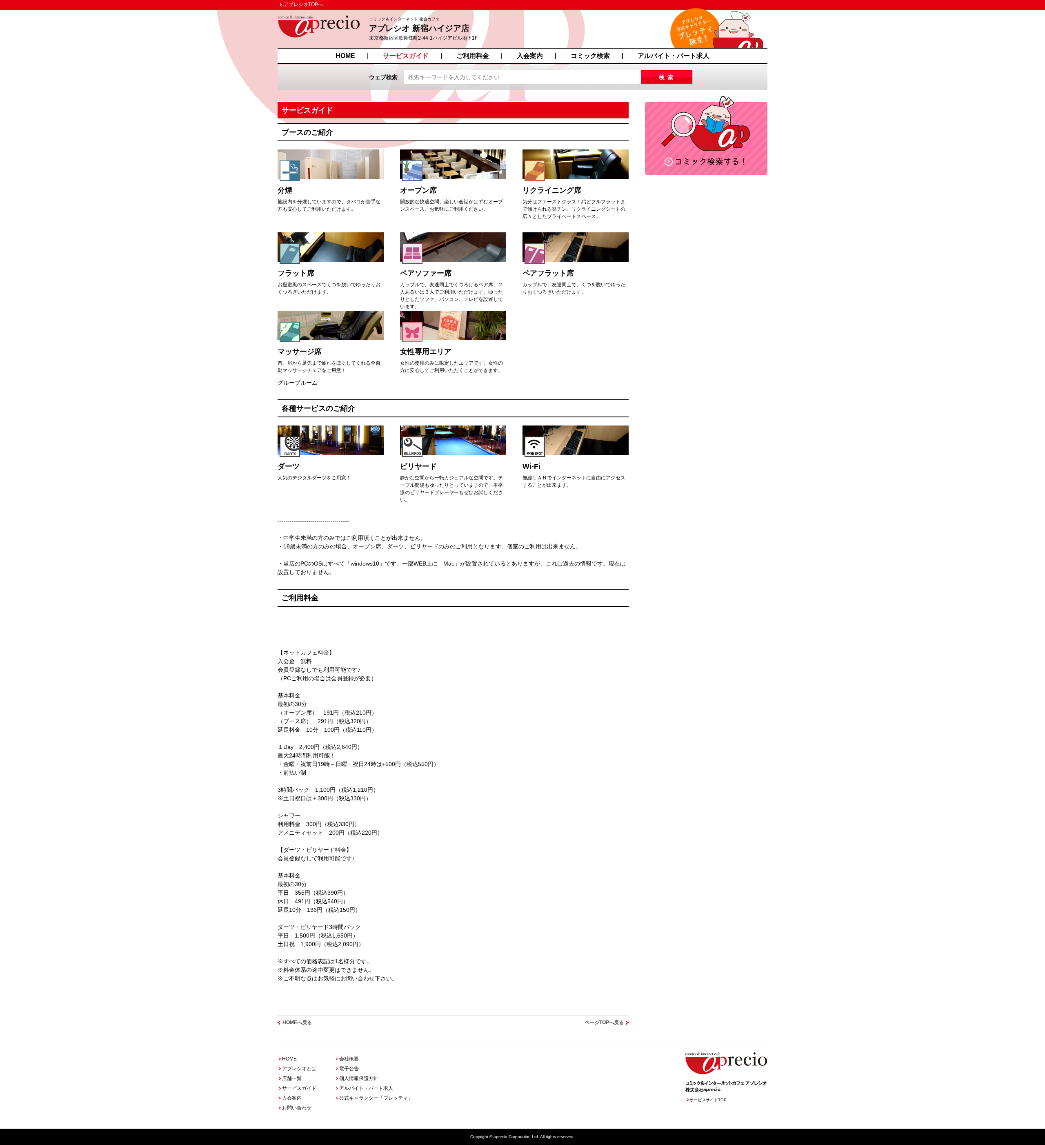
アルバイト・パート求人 (673, 55)
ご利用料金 (472, 55)
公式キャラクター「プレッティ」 (376, 1098)
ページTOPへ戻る (604, 1022)
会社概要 (349, 1059)
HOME (345, 55)
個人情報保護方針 (358, 1078)
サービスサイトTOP (708, 1100)
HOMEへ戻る (297, 1022)
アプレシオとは (299, 1068)
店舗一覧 (292, 1078)
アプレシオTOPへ (303, 4)
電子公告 (349, 1068)
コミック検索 (590, 55)
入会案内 (530, 55)
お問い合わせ (296, 1108)
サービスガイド (406, 55)
